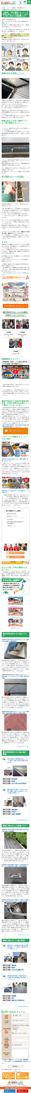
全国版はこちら (15, 628)
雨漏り (7, 26)
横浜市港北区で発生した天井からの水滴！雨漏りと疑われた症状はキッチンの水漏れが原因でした (17, 791)
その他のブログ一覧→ (23, 746)
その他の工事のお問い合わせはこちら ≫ (15, 305)
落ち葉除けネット (9, 130)
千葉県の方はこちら (15, 617)
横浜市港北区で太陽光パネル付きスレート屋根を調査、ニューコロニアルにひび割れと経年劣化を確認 (15, 676)
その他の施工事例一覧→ (22, 820)
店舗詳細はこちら (11, 525)
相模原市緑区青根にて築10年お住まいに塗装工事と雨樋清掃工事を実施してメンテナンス (17, 977)
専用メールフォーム (11, 259)
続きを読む (15, 473)
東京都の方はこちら (15, 606)
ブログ (8, 7)
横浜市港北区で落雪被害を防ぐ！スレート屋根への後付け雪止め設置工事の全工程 (17, 760)
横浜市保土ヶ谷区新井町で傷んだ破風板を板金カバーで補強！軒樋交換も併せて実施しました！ (17, 947)
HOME (3, 7)
